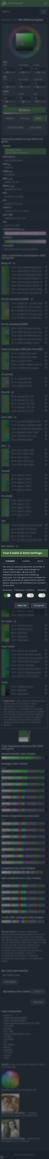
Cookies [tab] (26, 561)
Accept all (39, 605)
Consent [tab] (10, 561)
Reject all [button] (22, 605)
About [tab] (40, 561)
